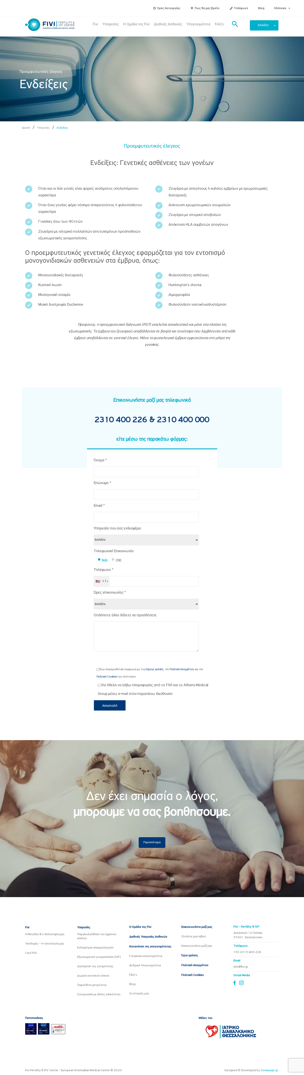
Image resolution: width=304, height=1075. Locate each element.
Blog (261, 8)
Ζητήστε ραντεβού (193, 936)
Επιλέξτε (263, 25)
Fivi (95, 24)
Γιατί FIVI (31, 953)
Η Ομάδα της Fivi (136, 24)
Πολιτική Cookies (107, 676)
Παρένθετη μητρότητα (91, 985)
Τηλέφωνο (241, 8)
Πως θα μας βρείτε (207, 8)
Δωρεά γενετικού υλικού (93, 975)
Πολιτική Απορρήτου (194, 965)
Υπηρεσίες (111, 24)
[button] (288, 8)
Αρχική (26, 127)
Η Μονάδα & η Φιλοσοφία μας (45, 934)
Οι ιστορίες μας (139, 993)
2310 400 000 (183, 420)
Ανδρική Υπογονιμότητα (145, 965)
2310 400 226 (122, 420)
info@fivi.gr (240, 967)
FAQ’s (219, 24)
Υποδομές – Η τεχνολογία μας (44, 943)
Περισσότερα (152, 842)
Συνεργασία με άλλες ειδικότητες (99, 994)
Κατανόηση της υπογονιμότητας (150, 946)
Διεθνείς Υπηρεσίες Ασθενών (148, 937)
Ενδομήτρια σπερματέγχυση (95, 947)
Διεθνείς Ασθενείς (168, 24)
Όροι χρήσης (189, 955)
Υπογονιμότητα (198, 24)
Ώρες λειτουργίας (168, 8)
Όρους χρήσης (155, 669)
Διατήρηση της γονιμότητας (95, 966)
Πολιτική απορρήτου (182, 669)
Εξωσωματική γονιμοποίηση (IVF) (99, 957)
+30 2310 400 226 (247, 952)
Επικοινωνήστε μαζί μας (196, 927)
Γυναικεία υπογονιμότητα (145, 956)
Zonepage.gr (269, 1070)
